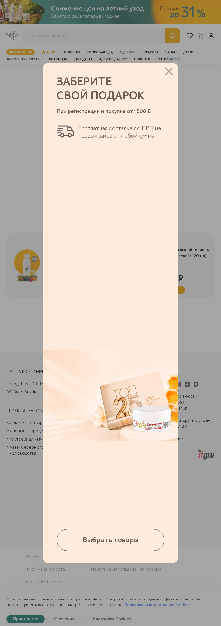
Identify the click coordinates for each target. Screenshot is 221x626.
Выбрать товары (110, 540)
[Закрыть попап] (169, 71)
